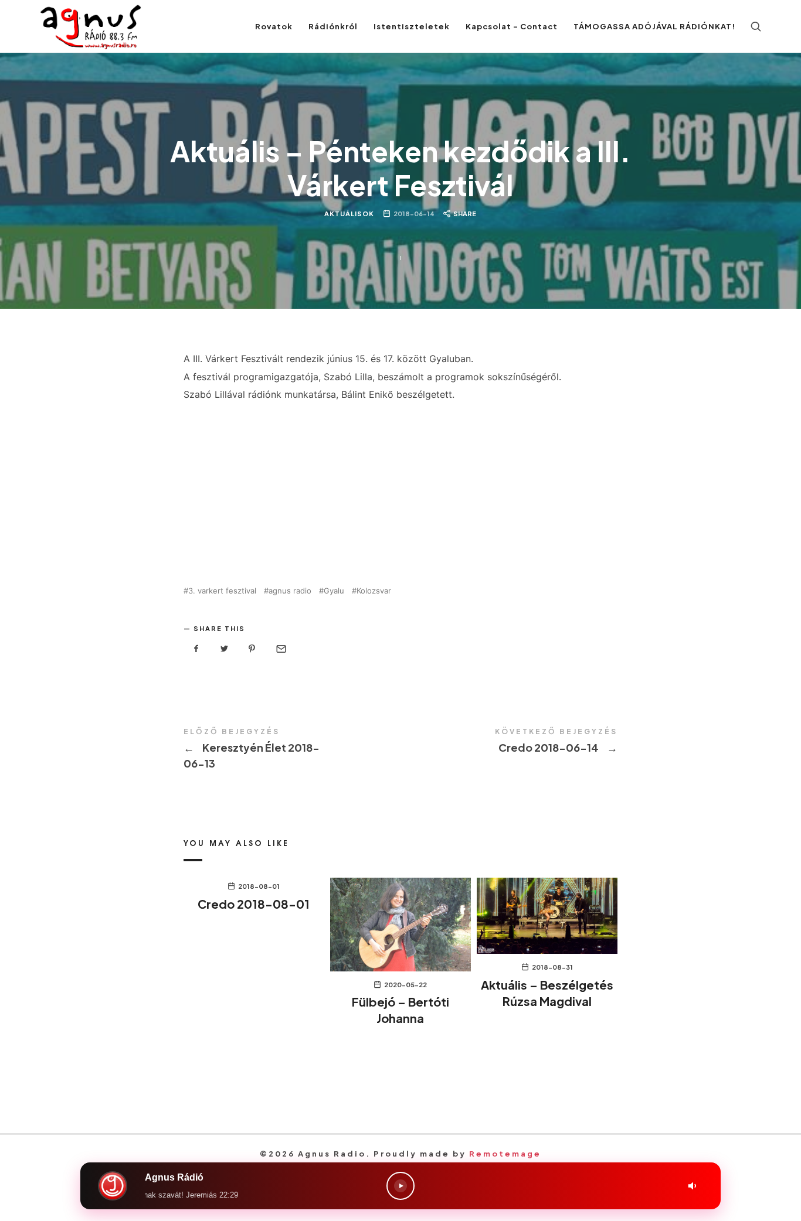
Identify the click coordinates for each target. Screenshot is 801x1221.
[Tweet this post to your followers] (224, 648)
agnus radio (290, 591)
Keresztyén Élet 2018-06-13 (292, 749)
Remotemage (505, 1153)
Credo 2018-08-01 (254, 903)
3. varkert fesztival (222, 591)
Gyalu (334, 591)
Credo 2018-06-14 (508, 742)
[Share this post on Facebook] (196, 648)
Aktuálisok (350, 213)
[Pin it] (252, 648)
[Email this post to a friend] (280, 648)
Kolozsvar (374, 591)
